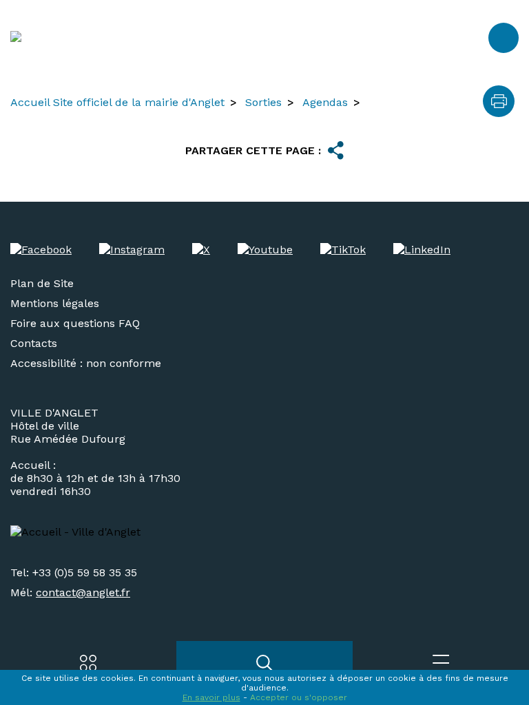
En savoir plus (211, 697)
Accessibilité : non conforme (85, 363)
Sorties (263, 102)
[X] (201, 249)
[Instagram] (132, 249)
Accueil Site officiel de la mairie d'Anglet (117, 102)
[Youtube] (265, 249)
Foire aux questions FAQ (75, 323)
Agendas (325, 102)
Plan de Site (42, 283)
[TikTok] (343, 249)
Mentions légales (54, 303)
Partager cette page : (253, 150)
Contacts (33, 343)
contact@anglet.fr (83, 592)
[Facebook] (41, 249)
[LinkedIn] (421, 249)
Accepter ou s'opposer (298, 697)
